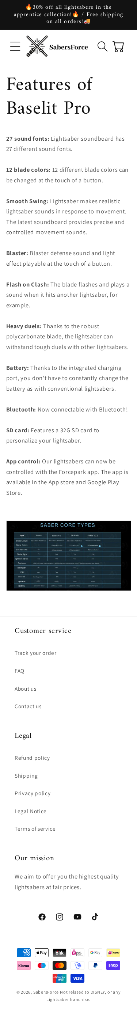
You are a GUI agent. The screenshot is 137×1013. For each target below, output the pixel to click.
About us (25, 688)
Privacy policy (32, 793)
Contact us (28, 706)
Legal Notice (31, 811)
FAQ (19, 670)
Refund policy (32, 757)
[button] (15, 46)
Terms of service (35, 828)
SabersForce (46, 992)
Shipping (26, 775)
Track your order (36, 652)
